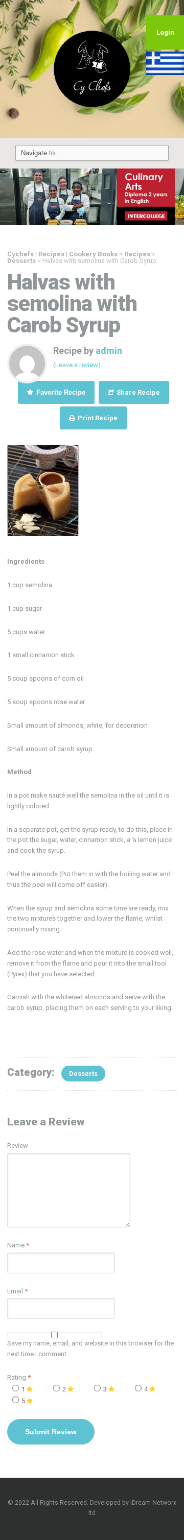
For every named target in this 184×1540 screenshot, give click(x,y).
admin (109, 350)
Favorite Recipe (59, 392)
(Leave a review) (77, 365)
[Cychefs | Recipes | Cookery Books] (92, 68)
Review (17, 1145)
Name (16, 1245)
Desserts (83, 1073)
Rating (19, 1377)
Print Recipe (97, 418)
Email (15, 1291)
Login (165, 32)
